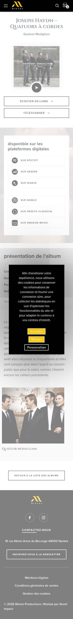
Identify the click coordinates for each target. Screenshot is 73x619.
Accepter (36, 331)
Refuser (36, 339)
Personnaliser (36, 347)
